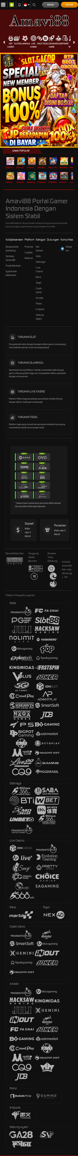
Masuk (50, 4)
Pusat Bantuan (13, 265)
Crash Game (51, 45)
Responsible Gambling (12, 248)
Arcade (58, 43)
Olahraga (25, 43)
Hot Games (10, 45)
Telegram (69, 248)
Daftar (69, 4)
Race (39, 43)
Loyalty (28, 252)
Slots (17, 43)
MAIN (11, 161)
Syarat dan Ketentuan (11, 273)
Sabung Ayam (40, 316)
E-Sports (40, 309)
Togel (45, 43)
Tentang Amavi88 (10, 258)
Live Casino (33, 45)
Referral (29, 258)
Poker (65, 43)
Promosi (29, 246)
